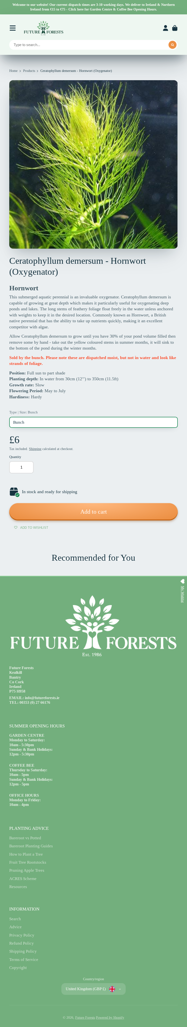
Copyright (18, 967)
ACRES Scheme (23, 878)
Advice (15, 927)
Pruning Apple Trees (26, 870)
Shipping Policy (23, 951)
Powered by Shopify (110, 1017)
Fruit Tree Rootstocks (27, 862)
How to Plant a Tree (26, 854)
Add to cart (93, 511)
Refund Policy (21, 943)
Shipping (35, 449)
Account (165, 28)
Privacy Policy (21, 935)
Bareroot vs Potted (25, 838)
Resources (18, 886)
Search (15, 919)
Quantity (15, 457)
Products (29, 71)
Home (13, 71)
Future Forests (85, 1017)
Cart (175, 28)
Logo (43, 28)
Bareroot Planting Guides (31, 846)
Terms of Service (23, 959)
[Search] (172, 45)
